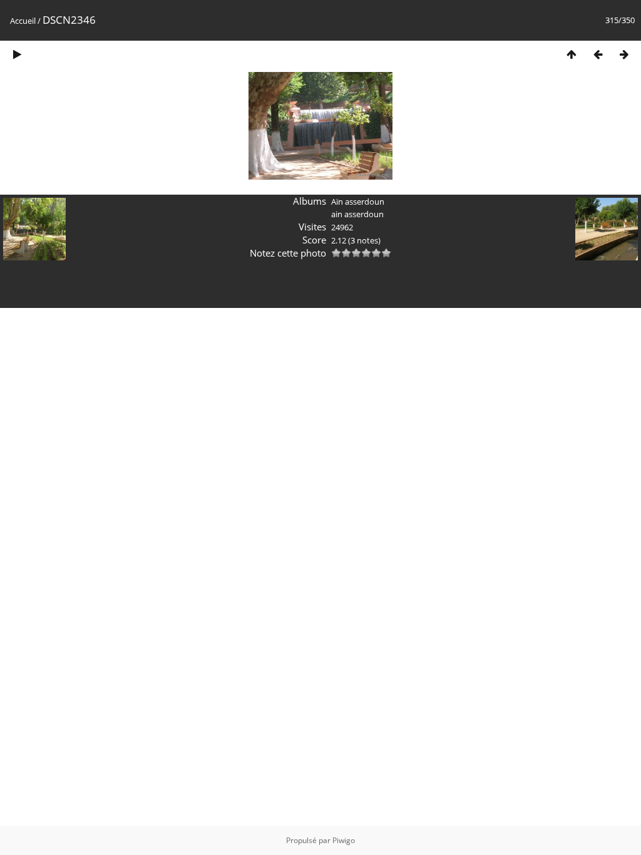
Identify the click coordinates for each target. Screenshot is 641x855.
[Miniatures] (571, 54)
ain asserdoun (357, 214)
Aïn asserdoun (357, 201)
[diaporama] (17, 54)
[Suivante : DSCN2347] (624, 54)
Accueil (23, 20)
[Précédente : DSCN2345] (598, 54)
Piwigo (343, 840)
